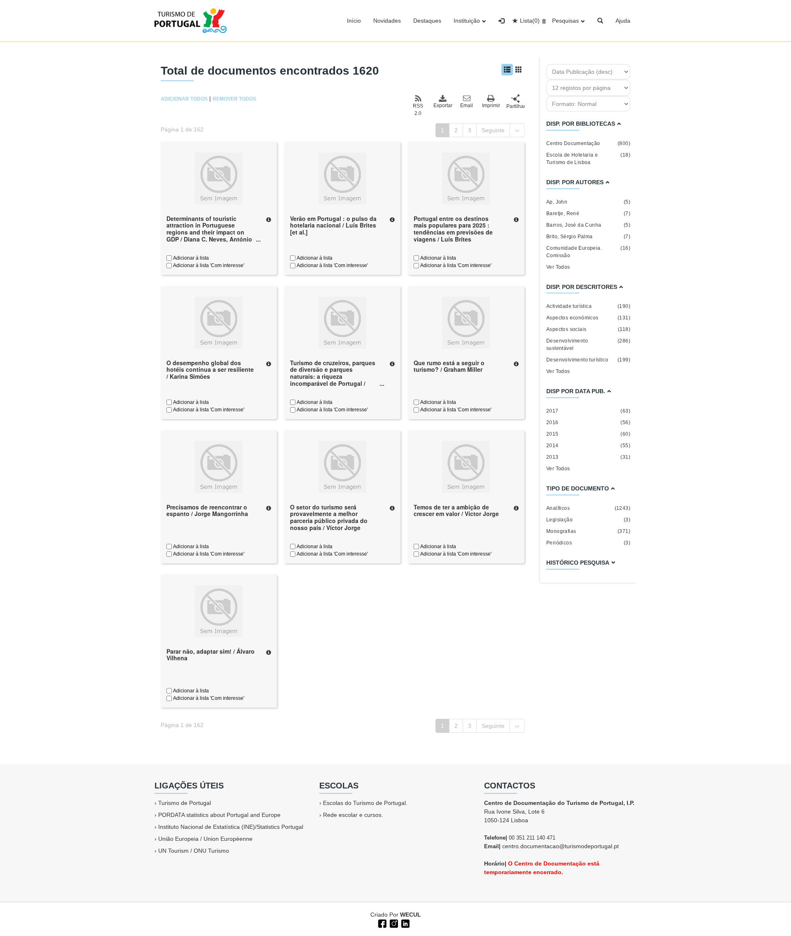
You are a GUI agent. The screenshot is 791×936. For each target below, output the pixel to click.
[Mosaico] (518, 69)
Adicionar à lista (190, 258)
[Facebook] (381, 923)
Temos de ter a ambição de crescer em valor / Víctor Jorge (456, 510)
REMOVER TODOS (234, 99)
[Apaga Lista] (543, 20)
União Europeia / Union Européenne (205, 838)
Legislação (588, 520)
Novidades (387, 20)
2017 (588, 411)
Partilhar (515, 106)
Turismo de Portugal (184, 803)
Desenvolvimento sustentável (588, 344)
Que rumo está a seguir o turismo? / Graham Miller (449, 366)
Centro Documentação (588, 143)
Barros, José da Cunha (588, 225)
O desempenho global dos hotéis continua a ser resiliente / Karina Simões (210, 370)
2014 (588, 445)
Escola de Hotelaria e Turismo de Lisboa (588, 158)
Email (466, 105)
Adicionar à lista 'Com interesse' (208, 265)
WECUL (410, 914)
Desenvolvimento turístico (588, 360)
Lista (530, 20)
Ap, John (588, 202)
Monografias (588, 531)
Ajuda (622, 20)
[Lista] (507, 69)
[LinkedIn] (404, 923)
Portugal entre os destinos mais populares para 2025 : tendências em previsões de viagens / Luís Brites (453, 228)
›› (517, 130)
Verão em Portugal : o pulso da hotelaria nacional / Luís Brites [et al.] (333, 225)
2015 (588, 434)
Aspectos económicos (588, 318)
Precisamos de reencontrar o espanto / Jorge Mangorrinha (207, 510)
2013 (588, 457)
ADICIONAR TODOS (184, 99)
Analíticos (588, 508)
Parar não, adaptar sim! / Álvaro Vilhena (210, 654)
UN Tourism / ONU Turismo (193, 850)
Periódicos (588, 543)
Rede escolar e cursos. (353, 815)
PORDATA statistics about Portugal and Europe (219, 815)
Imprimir (491, 105)
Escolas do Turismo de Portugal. (365, 803)
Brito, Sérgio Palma (588, 236)
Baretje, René (588, 213)
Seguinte (493, 130)
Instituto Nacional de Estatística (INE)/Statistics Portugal (230, 826)
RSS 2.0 (418, 109)
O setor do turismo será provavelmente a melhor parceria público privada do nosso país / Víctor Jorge (328, 517)
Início (354, 20)
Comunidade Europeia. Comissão (588, 251)
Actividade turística (588, 306)
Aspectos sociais (588, 329)
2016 (588, 422)
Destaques (427, 20)
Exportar (442, 105)
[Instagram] (393, 923)
